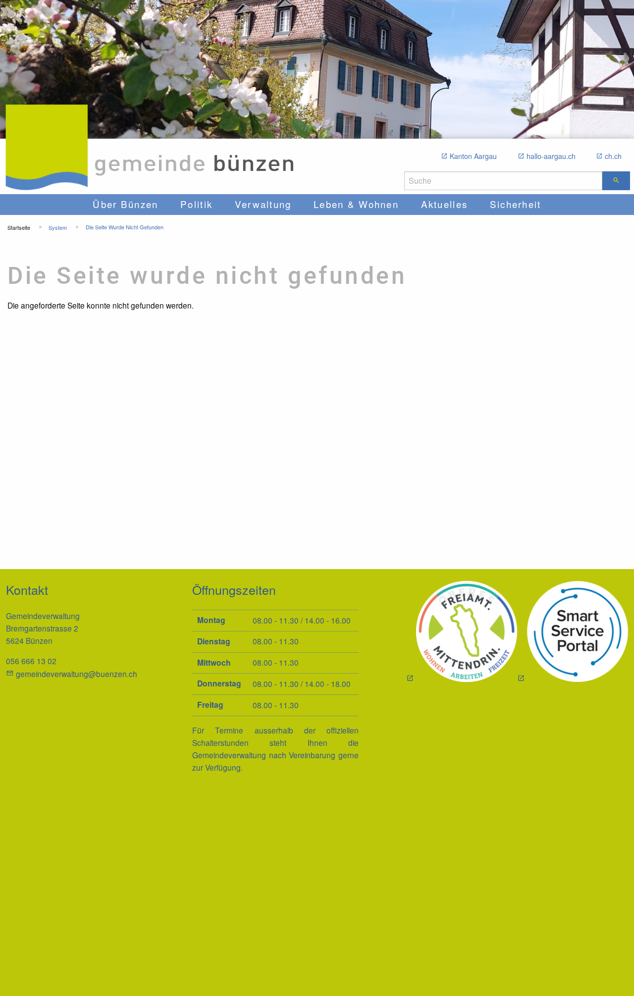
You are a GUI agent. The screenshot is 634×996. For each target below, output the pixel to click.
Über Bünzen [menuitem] (125, 203)
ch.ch (613, 156)
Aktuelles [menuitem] (444, 203)
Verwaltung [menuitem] (263, 203)
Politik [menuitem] (196, 203)
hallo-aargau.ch (551, 156)
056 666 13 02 (31, 660)
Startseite (18, 227)
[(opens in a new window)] (572, 632)
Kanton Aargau (473, 156)
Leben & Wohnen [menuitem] (356, 203)
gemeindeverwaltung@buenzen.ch (76, 673)
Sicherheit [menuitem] (515, 203)
